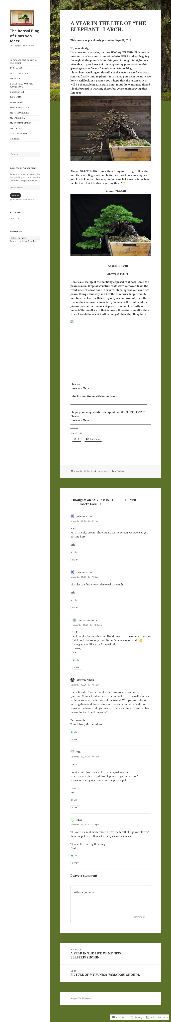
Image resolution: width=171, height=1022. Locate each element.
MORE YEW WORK (19, 73)
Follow (15, 195)
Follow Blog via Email (24, 168)
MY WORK (15, 78)
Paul (79, 819)
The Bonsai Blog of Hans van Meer (24, 35)
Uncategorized (17, 92)
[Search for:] (25, 154)
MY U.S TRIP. (16, 128)
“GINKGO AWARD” (19, 133)
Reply (75, 559)
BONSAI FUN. (16, 97)
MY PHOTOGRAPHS (19, 112)
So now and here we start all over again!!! (23, 61)
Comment (139, 916)
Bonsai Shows (16, 102)
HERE (124, 56)
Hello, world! (16, 68)
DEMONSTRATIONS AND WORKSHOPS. (21, 85)
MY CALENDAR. (17, 118)
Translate (32, 241)
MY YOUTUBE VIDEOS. (21, 123)
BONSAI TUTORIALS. (20, 107)
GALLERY (14, 138)
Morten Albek (85, 680)
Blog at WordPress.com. (81, 998)
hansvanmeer (103, 471)
